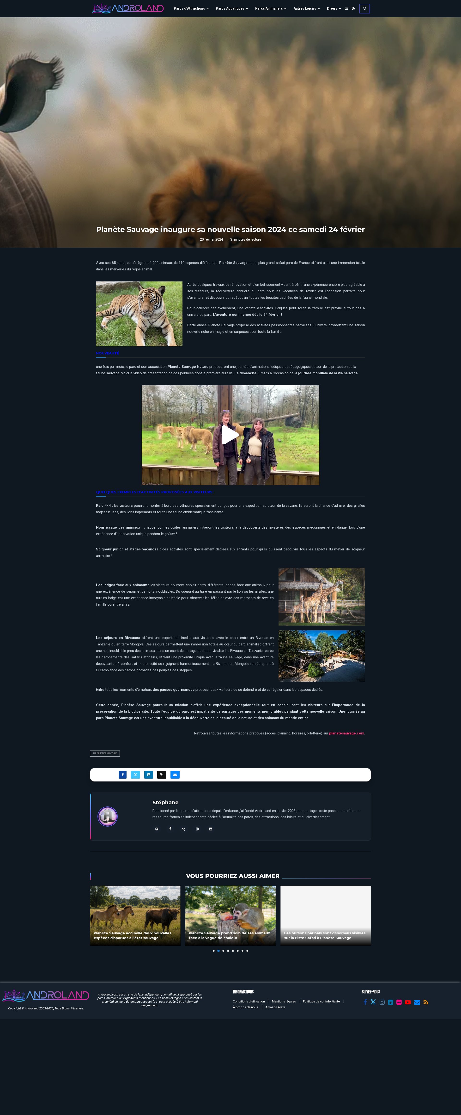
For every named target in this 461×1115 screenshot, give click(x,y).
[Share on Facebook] (123, 775)
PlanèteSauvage (105, 753)
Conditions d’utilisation (249, 1001)
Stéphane (165, 802)
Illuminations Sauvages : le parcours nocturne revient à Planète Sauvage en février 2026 (320, 933)
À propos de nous (245, 1007)
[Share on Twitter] (135, 775)
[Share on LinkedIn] (148, 775)
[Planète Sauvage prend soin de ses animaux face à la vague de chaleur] (135, 916)
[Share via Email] (175, 775)
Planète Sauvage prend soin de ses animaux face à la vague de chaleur (134, 935)
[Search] (364, 8)
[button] (230, 435)
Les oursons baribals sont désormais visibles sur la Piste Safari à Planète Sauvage (229, 935)
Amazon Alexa (275, 1007)
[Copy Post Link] (161, 775)
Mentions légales (284, 1001)
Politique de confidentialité (321, 1001)
